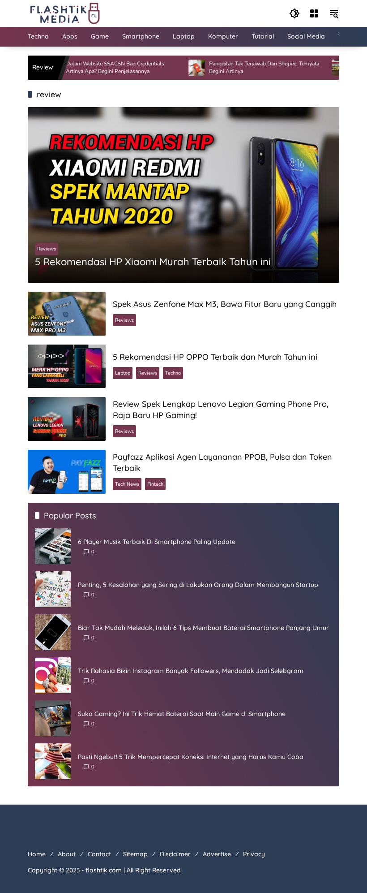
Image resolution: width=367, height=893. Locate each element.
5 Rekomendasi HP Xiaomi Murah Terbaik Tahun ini (153, 261)
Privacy (254, 854)
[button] (294, 13)
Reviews (46, 249)
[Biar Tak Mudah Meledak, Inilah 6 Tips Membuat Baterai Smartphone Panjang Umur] (53, 632)
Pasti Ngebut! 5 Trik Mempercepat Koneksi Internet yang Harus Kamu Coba (190, 757)
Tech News (127, 484)
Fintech (155, 484)
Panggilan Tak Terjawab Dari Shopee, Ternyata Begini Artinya (244, 67)
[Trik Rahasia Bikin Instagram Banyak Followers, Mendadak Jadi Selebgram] (53, 675)
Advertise (217, 854)
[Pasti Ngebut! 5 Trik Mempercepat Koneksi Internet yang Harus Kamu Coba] (53, 761)
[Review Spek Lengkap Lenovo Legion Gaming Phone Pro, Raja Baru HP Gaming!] (67, 419)
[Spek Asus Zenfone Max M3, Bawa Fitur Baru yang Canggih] (67, 314)
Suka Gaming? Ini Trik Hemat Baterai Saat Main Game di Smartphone (182, 714)
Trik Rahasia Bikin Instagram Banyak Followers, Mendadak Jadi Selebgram (190, 671)
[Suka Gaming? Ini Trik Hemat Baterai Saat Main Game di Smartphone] (53, 718)
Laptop (122, 373)
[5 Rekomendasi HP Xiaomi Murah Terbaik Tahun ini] (320, 68)
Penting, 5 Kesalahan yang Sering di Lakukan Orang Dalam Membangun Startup (198, 585)
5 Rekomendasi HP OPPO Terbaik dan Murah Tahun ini (215, 357)
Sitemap (135, 854)
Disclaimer (175, 854)
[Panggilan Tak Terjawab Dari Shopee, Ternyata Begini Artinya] (177, 68)
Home (37, 854)
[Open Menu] (314, 13)
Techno (173, 373)
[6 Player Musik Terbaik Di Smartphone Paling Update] (53, 546)
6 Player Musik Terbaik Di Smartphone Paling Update (156, 542)
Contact (99, 854)
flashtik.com (103, 870)
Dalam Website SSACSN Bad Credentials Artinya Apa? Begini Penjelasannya (95, 67)
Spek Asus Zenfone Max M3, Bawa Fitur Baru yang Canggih (225, 304)
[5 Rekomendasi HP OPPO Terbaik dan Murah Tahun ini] (67, 366)
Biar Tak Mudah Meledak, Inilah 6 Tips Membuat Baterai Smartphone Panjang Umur (203, 628)
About (67, 854)
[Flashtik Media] (64, 13)
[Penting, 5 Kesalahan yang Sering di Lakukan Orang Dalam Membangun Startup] (53, 589)
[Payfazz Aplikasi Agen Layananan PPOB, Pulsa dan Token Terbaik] (67, 472)
